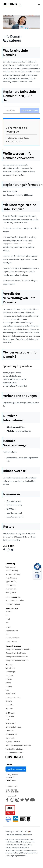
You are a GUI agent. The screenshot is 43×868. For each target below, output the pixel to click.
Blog (7, 690)
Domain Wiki (10, 693)
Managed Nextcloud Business (17, 656)
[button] (39, 4)
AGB (7, 720)
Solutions (9, 675)
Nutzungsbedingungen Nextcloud (18, 745)
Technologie (10, 671)
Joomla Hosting (12, 570)
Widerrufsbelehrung (13, 727)
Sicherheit (9, 731)
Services (9, 679)
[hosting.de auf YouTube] (27, 800)
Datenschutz (10, 723)
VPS (7, 634)
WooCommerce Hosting (15, 600)
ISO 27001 (9, 704)
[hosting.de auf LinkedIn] (12, 800)
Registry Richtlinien (13, 742)
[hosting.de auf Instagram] (17, 800)
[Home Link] (12, 4)
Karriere (9, 686)
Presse (8, 682)
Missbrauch (10, 738)
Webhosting (10, 567)
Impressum (10, 716)
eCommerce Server (13, 638)
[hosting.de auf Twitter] (22, 800)
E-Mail (8, 619)
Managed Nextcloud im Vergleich (18, 649)
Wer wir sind (10, 668)
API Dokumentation (13, 697)
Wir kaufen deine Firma (14, 753)
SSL (7, 615)
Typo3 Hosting (11, 581)
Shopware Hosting (13, 604)
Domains (9, 612)
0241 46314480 (12, 791)
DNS (7, 623)
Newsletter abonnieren (16, 769)
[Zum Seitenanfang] (39, 864)
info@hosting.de (12, 786)
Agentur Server (11, 641)
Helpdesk (9, 708)
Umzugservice (11, 592)
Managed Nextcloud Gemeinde (17, 660)
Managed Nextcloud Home (16, 653)
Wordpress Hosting (13, 574)
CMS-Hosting (10, 585)
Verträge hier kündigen (14, 749)
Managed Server (12, 630)
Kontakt (9, 701)
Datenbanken (11, 589)
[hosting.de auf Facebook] (8, 800)
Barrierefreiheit (11, 734)
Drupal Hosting (11, 578)
